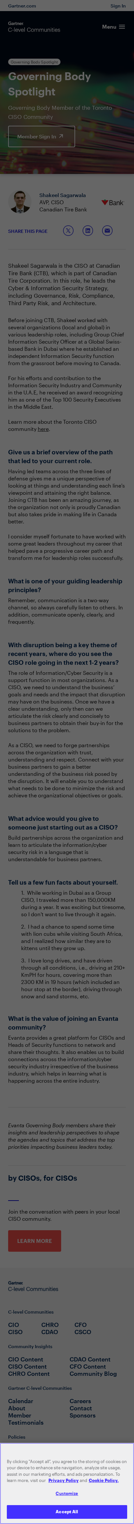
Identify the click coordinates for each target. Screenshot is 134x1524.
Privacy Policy (63, 1480)
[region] (67, 1483)
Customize (67, 1493)
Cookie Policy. (104, 1480)
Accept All (67, 1511)
